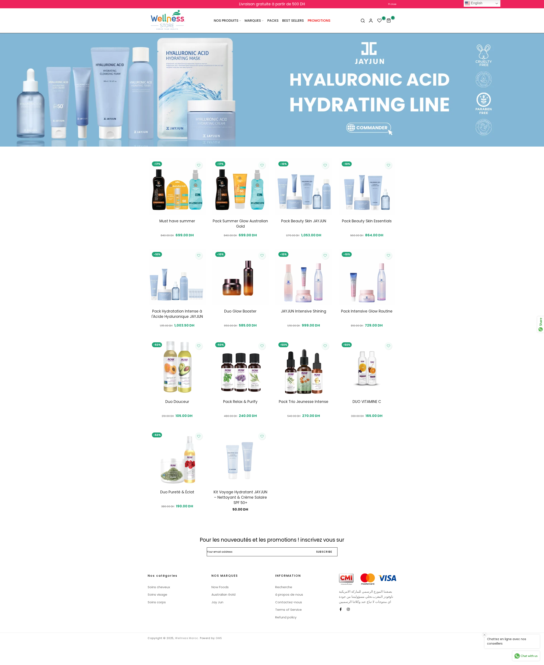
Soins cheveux (159, 587)
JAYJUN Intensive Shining (303, 311)
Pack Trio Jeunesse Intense (303, 401)
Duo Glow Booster (240, 311)
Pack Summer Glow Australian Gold (240, 223)
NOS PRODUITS (226, 20)
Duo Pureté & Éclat (177, 492)
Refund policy (285, 617)
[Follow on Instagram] (348, 609)
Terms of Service (288, 609)
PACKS (273, 20)
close (153, 4)
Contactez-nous (288, 602)
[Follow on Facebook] (340, 609)
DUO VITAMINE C (367, 401)
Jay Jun (217, 602)
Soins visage (157, 594)
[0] (379, 20)
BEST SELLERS (293, 20)
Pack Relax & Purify (240, 401)
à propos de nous (289, 594)
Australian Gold (223, 594)
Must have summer (177, 221)
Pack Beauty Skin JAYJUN (303, 221)
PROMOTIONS (319, 20)
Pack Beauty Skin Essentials (367, 221)
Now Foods (220, 587)
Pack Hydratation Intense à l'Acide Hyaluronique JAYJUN (177, 314)
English (476, 3)
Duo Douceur (177, 401)
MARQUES (253, 20)
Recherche (283, 587)
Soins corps (157, 602)
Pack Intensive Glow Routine (366, 311)
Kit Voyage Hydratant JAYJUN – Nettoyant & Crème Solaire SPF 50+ (240, 497)
